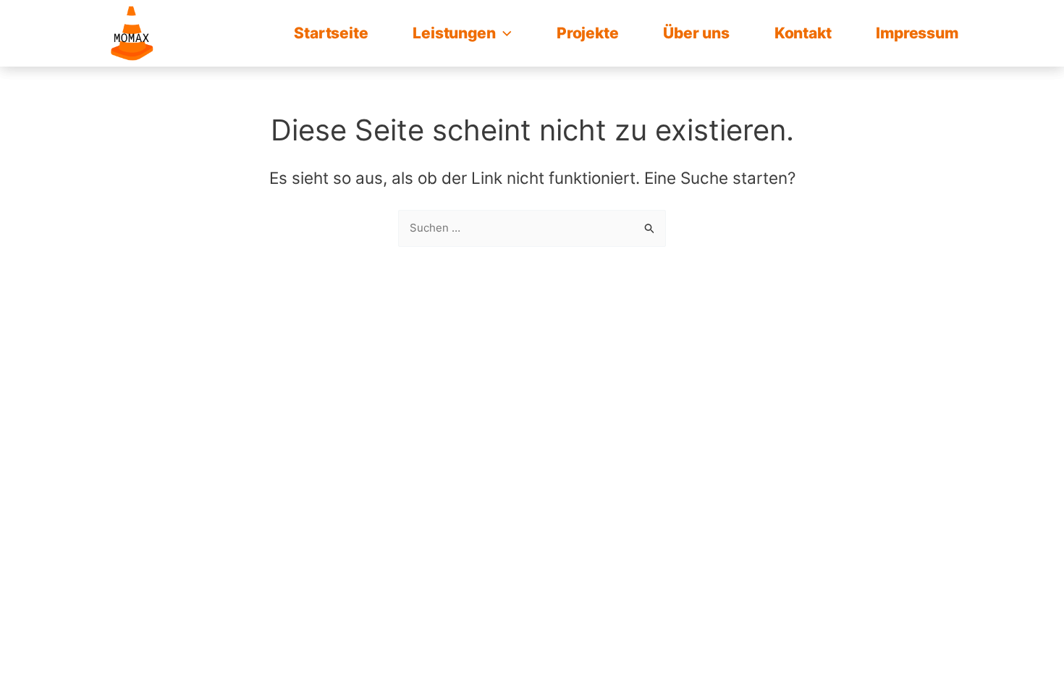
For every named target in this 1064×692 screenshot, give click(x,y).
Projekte (587, 33)
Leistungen (454, 33)
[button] (503, 33)
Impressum (917, 33)
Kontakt (803, 33)
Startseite (331, 33)
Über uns (696, 33)
